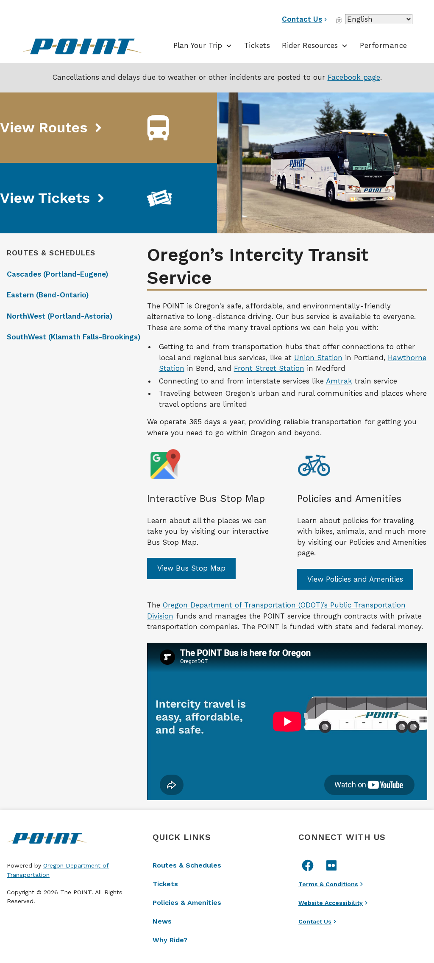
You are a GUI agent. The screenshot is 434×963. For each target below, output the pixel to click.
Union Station (318, 357)
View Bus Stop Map (191, 568)
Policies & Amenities (187, 903)
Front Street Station (269, 368)
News (162, 921)
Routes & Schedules (187, 865)
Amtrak (339, 381)
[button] (203, 45)
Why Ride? (170, 940)
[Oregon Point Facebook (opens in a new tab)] (307, 865)
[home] (89, 47)
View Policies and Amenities (355, 579)
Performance (383, 45)
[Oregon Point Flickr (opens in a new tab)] (331, 865)
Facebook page (354, 77)
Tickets (257, 45)
